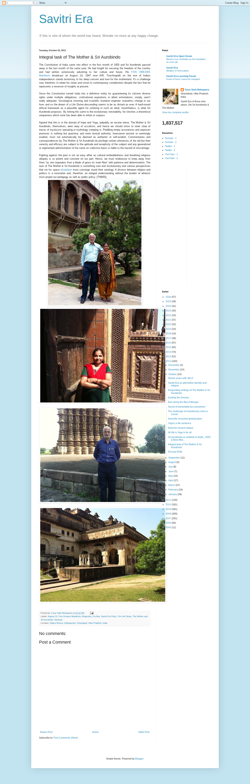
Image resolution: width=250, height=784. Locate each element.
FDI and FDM (175, 451)
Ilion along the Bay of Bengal (183, 402)
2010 (169, 504)
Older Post (143, 732)
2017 (169, 338)
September (174, 457)
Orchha (96, 616)
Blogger (139, 758)
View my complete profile (175, 112)
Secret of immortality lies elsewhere (186, 406)
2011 (169, 500)
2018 (169, 333)
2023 (169, 310)
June (171, 471)
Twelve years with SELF (180, 378)
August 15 (52, 616)
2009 (169, 509)
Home (95, 732)
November (174, 369)
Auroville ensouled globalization (185, 418)
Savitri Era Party (108, 616)
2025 (169, 301)
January (173, 494)
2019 (169, 329)
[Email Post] (91, 613)
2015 (169, 347)
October (172, 374)
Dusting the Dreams (178, 397)
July (170, 466)
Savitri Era (66, 18)
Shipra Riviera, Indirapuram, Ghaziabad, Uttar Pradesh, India (78, 623)
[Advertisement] (177, 225)
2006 (169, 523)
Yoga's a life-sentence (179, 423)
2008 (169, 513)
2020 (169, 324)
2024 (169, 306)
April (171, 480)
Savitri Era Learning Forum (181, 76)
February (173, 489)
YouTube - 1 (171, 154)
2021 (169, 319)
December (174, 365)
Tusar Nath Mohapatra (197, 89)
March (172, 485)
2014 (169, 352)
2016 (169, 342)
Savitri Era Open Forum (179, 56)
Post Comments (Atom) (66, 737)
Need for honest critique (180, 428)
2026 (169, 297)
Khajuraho (86, 616)
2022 (169, 315)
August (172, 462)
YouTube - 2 (171, 158)
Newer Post (46, 732)
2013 (169, 356)
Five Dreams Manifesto (70, 616)
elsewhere (66, 169)
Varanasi (58, 620)
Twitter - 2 (170, 150)
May (170, 476)
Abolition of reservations (177, 71)
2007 (169, 518)
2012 (169, 361)
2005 (169, 527)
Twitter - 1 (170, 146)
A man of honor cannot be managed (183, 79)
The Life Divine (124, 616)
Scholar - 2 (171, 142)
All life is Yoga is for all (180, 432)
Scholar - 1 (171, 138)
